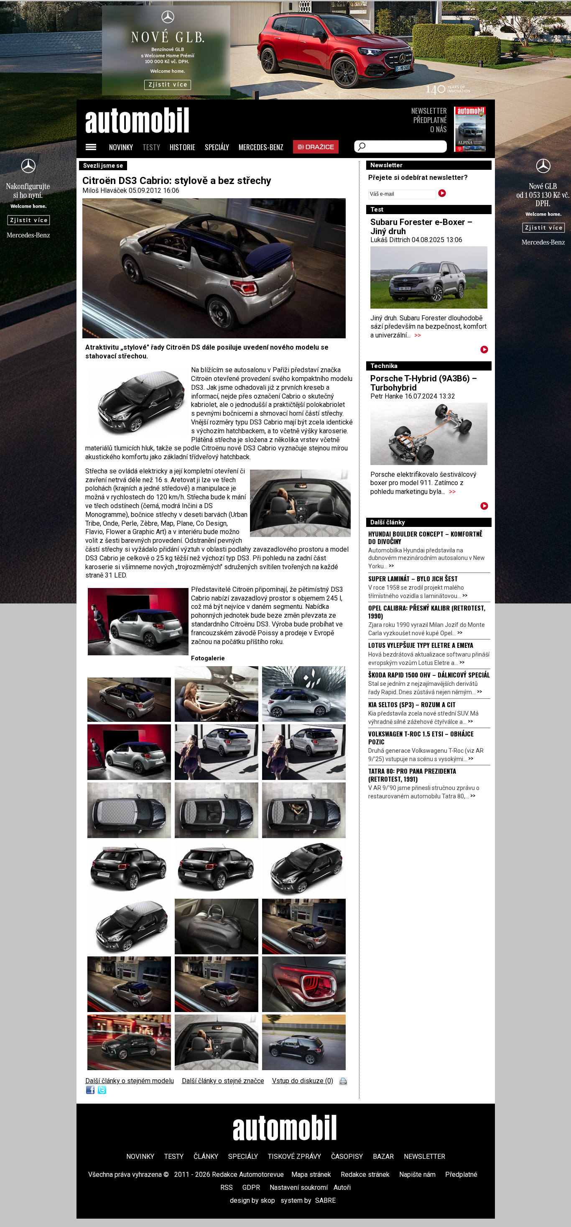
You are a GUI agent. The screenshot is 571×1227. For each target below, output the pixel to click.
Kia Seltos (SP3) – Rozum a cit (412, 704)
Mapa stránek (311, 1174)
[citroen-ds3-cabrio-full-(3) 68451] (218, 1010)
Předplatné (430, 120)
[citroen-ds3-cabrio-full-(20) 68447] (304, 1068)
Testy (151, 147)
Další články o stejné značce (223, 1081)
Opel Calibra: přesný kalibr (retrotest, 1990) (426, 611)
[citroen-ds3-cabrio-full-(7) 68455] (131, 952)
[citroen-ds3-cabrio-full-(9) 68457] (218, 894)
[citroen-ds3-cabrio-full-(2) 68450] (131, 719)
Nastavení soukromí (299, 1187)
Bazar (383, 1157)
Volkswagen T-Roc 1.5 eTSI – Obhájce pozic (421, 737)
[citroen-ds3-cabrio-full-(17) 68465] (304, 719)
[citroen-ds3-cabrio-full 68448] (131, 1068)
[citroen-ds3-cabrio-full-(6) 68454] (218, 952)
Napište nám (417, 1174)
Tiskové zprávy (294, 1157)
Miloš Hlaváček (104, 190)
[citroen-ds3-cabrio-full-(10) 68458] (131, 894)
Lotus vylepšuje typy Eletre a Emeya (420, 644)
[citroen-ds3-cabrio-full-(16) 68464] (131, 778)
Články (206, 1157)
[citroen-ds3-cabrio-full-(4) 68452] (131, 1010)
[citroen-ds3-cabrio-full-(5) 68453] (304, 952)
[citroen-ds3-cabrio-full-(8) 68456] (304, 894)
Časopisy (347, 1157)
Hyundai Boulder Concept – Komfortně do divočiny (425, 537)
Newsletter (429, 110)
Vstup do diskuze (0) (302, 1081)
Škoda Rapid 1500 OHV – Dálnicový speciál (429, 674)
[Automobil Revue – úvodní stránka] (148, 167)
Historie (182, 147)
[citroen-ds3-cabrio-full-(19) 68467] (218, 1068)
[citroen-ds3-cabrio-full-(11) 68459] (304, 836)
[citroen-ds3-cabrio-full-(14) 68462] (304, 778)
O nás (438, 129)
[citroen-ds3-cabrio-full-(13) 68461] (131, 836)
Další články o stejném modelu (129, 1081)
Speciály (217, 147)
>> (417, 335)
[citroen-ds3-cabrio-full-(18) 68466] (218, 719)
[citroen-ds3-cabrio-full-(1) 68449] (304, 1010)
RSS (226, 1187)
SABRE (325, 1200)
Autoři (342, 1187)
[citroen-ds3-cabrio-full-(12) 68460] (218, 836)
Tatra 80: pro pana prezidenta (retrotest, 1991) (412, 774)
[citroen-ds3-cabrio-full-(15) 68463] (218, 778)
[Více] (484, 351)
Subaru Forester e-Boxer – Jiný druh (421, 226)
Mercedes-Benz (261, 147)
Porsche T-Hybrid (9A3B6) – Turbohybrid (423, 383)
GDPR (251, 1187)
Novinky (121, 147)
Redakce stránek (365, 1174)
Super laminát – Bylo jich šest (413, 578)
